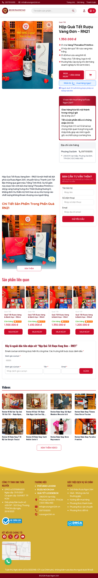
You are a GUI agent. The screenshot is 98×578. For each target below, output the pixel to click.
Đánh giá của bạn (13, 356)
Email (64, 207)
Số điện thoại (68, 197)
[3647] (90, 74)
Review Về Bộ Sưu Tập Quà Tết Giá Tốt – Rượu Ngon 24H (12, 414)
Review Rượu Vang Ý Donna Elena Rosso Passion (85, 413)
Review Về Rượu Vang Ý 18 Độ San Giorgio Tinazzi (11, 438)
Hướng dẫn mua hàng (79, 499)
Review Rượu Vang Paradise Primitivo (85, 438)
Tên (46, 366)
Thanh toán (91, 2)
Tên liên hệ (67, 188)
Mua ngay (71, 75)
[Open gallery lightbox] (49, 24)
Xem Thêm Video (49, 447)
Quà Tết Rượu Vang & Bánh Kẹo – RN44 (12, 316)
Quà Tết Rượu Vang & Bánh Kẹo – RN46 (84, 316)
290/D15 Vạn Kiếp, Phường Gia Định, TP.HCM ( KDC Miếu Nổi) (78, 157)
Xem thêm (29, 268)
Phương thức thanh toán (81, 503)
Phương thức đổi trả (79, 510)
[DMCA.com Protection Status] (75, 523)
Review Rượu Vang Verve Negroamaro (60, 438)
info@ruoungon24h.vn (30, 2)
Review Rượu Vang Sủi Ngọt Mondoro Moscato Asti (61, 413)
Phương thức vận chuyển (81, 506)
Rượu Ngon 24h (52, 575)
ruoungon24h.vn (47, 514)
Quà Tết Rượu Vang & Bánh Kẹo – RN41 (60, 316)
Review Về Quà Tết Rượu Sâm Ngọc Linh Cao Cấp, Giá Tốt (35, 414)
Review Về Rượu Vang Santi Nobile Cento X (36, 438)
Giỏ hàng (80, 2)
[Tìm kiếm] (73, 10)
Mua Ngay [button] (13, 331)
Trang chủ (70, 2)
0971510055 (10, 2)
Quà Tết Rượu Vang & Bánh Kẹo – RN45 (36, 316)
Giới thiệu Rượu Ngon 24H (81, 489)
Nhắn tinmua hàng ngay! (77, 83)
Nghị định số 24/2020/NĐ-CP (27, 569)
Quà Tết (62, 22)
